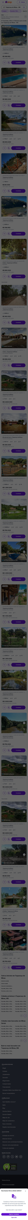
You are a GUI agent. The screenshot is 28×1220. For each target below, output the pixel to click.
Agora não (14, 1217)
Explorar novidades (14, 1214)
